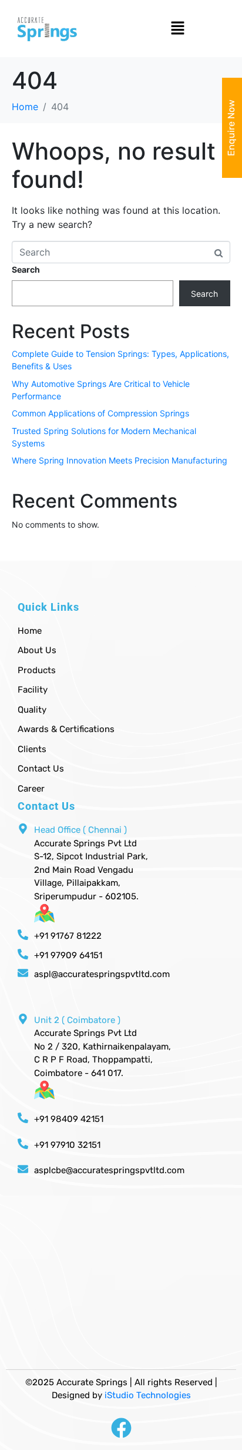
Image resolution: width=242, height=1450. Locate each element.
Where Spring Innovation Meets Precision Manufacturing (119, 460)
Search (26, 269)
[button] (186, 28)
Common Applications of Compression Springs (100, 413)
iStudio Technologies (148, 1395)
